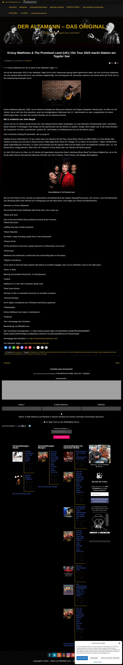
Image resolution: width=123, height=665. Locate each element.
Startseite (13, 7)
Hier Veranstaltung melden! (93, 7)
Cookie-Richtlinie (97, 662)
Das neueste (17, 352)
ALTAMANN (27, 60)
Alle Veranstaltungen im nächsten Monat (71, 644)
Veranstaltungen (72, 7)
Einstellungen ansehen (110, 658)
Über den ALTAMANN (57, 7)
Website (101, 405)
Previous (7, 363)
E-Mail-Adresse (61, 405)
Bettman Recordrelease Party (81, 568)
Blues (82, 352)
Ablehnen (94, 658)
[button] (119, 643)
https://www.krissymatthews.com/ (43, 338)
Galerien (24, 13)
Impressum (23, 7)
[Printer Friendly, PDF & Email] (113, 63)
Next (117, 363)
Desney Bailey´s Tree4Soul (28, 477)
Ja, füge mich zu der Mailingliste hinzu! (62, 422)
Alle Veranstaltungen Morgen (47, 486)
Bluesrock (88, 352)
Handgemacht (107, 352)
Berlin (51, 352)
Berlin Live (66, 352)
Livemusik (43, 354)
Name (22, 405)
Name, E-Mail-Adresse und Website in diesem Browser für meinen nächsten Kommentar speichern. (61, 417)
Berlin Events (57, 352)
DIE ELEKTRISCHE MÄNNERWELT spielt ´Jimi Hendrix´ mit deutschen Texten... (81, 590)
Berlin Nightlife (75, 352)
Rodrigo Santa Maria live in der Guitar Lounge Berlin (29, 456)
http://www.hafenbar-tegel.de (36, 343)
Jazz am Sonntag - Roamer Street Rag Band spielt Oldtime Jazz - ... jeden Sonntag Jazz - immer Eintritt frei (54, 461)
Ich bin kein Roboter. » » (9, 426)
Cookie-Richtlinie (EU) (38, 13)
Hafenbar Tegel (97, 352)
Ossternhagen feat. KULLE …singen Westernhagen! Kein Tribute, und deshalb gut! (81, 512)
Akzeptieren (82, 658)
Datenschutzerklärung (38, 7)
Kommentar (61, 378)
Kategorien (13, 13)
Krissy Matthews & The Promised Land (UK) (26, 354)
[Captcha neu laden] (30, 426)
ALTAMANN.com (42, 352)
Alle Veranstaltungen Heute (22, 493)
